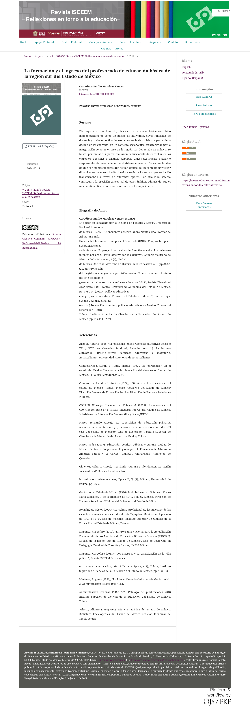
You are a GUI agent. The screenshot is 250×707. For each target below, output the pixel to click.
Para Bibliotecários (204, 113)
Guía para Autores (100, 42)
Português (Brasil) (193, 72)
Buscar (225, 11)
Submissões (192, 42)
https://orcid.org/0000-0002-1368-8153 (96, 94)
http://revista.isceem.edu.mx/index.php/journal (157, 660)
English (186, 67)
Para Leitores (204, 96)
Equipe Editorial (44, 42)
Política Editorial (71, 42)
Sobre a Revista (129, 42)
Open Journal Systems (195, 127)
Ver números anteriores (204, 205)
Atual (22, 42)
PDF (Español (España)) (40, 146)
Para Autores (204, 105)
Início (27, 56)
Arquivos (155, 42)
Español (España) (192, 78)
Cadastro (106, 48)
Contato (173, 42)
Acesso (119, 48)
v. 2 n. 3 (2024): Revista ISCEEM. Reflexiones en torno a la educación (87, 56)
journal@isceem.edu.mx (111, 660)
